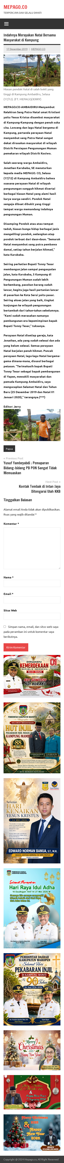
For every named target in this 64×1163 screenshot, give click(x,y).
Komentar (11, 523)
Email (8, 594)
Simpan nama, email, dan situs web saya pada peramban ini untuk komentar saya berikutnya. (31, 631)
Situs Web (10, 610)
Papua (9, 448)
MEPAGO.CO (15, 7)
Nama (9, 577)
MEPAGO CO (38, 48)
